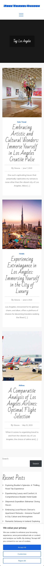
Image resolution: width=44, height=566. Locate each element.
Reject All (22, 561)
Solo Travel (21, 122)
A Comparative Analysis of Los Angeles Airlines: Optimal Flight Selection (22, 403)
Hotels (21, 254)
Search (5, 458)
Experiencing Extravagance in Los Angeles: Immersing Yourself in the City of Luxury (22, 275)
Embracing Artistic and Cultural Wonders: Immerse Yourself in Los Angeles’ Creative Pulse (22, 143)
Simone (17, 168)
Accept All (22, 547)
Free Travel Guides (22, 5)
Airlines (22, 385)
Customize (22, 554)
